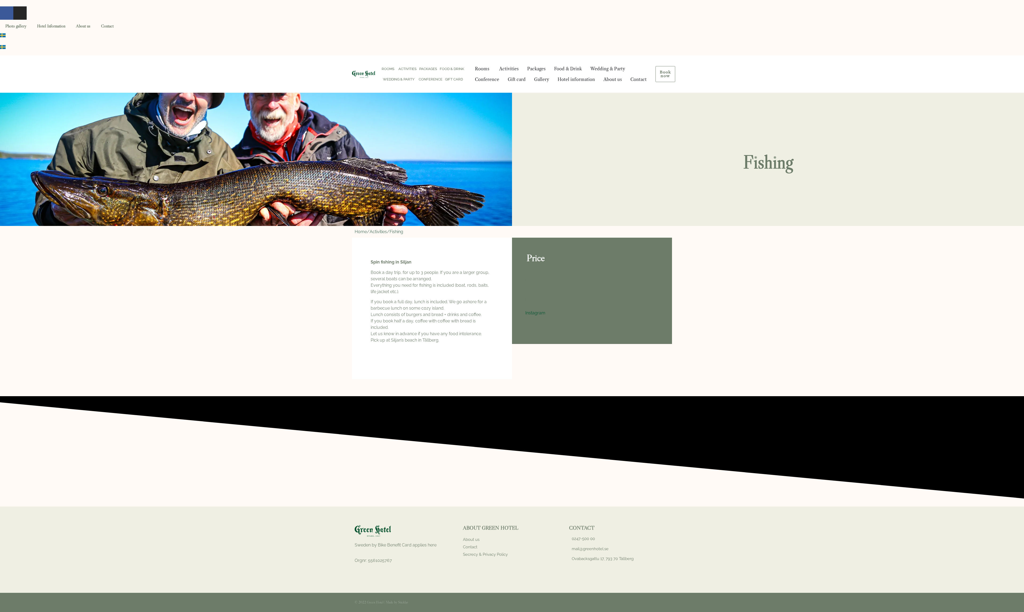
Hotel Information (51, 26)
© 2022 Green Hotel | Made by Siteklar (381, 602)
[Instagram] (20, 13)
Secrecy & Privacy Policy (485, 554)
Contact (107, 26)
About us (83, 26)
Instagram (535, 312)
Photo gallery (15, 26)
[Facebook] (6, 13)
